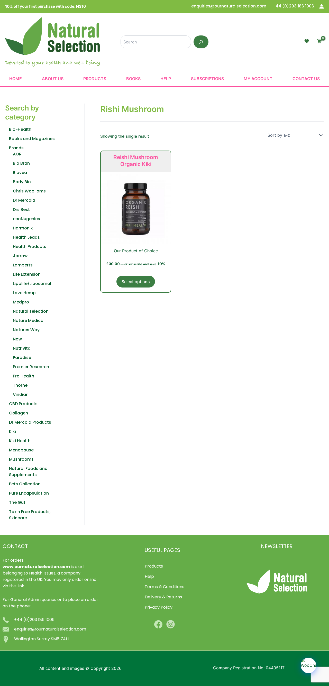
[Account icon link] (321, 6)
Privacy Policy (158, 608)
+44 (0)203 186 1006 (293, 6)
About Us (52, 78)
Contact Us (306, 78)
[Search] (201, 41)
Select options (136, 281)
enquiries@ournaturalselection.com (229, 6)
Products (94, 78)
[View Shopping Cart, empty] (319, 42)
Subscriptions (207, 78)
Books (133, 78)
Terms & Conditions (164, 587)
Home (15, 78)
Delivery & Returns (163, 597)
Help (165, 78)
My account (258, 78)
